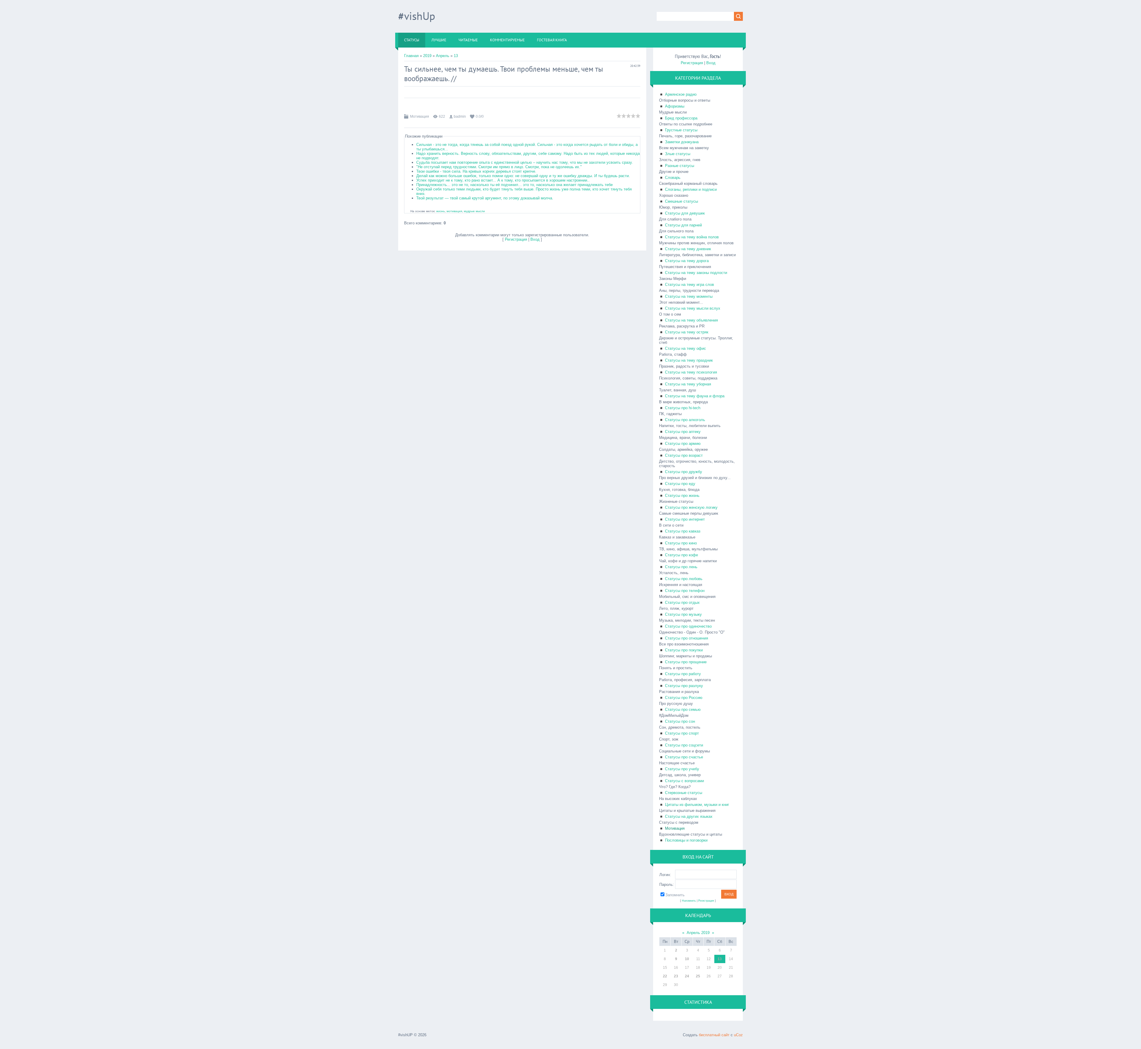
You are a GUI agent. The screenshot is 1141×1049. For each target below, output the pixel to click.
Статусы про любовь (683, 579)
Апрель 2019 (698, 932)
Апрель (442, 55)
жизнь (440, 211)
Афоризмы (674, 106)
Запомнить (675, 895)
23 (676, 976)
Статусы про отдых (682, 602)
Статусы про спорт (682, 733)
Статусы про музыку (683, 614)
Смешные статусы (681, 201)
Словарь (672, 177)
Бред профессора (681, 118)
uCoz (738, 1035)
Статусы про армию (683, 443)
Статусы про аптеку (683, 431)
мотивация (454, 211)
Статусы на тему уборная (688, 384)
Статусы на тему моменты (689, 296)
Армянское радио (680, 94)
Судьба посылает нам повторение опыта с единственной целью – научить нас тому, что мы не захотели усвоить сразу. (524, 162)
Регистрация (516, 239)
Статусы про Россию (683, 697)
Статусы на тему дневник (688, 249)
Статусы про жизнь (682, 495)
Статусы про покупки (684, 650)
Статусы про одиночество (688, 626)
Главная (411, 55)
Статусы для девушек (685, 213)
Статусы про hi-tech (682, 408)
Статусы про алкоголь (685, 420)
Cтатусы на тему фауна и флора (694, 396)
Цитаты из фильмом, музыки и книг (697, 804)
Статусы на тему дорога (687, 261)
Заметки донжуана (682, 142)
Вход (535, 239)
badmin (460, 116)
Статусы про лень (681, 567)
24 (687, 976)
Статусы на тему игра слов (689, 284)
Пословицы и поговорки (686, 840)
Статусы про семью (683, 709)
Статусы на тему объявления (691, 320)
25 (698, 976)
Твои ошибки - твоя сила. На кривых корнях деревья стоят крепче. (476, 171)
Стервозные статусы (683, 792)
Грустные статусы (681, 130)
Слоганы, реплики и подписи (691, 189)
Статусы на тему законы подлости (696, 272)
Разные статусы (679, 165)
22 (665, 976)
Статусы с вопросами (684, 781)
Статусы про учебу (682, 769)
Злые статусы (677, 154)
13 (456, 55)
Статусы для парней (683, 225)
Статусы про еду (680, 483)
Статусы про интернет (685, 519)
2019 (427, 55)
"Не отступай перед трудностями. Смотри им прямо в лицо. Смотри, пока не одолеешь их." (499, 167)
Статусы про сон (680, 721)
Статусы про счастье (684, 757)
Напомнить (689, 900)
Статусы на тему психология (691, 372)
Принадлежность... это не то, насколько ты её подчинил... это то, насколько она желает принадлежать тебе (514, 184)
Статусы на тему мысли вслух (692, 308)
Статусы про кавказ (682, 531)
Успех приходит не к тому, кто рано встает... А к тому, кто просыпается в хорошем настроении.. (503, 180)
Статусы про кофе (681, 555)
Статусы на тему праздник (689, 360)
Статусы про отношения (686, 638)
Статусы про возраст (684, 455)
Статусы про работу (683, 674)
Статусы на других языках (689, 816)
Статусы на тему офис (685, 348)
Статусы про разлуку (684, 685)
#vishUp (416, 16)
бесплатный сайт (714, 1035)
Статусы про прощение (686, 662)
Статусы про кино (681, 543)
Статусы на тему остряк (686, 332)
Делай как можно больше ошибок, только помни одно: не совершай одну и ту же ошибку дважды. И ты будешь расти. (523, 176)
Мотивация (419, 116)
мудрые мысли (474, 211)
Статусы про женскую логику (691, 507)
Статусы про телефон (685, 590)
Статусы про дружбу (683, 472)
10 (687, 959)
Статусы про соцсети (684, 745)
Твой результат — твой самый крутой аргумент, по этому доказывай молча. (484, 198)
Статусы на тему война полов (692, 237)
